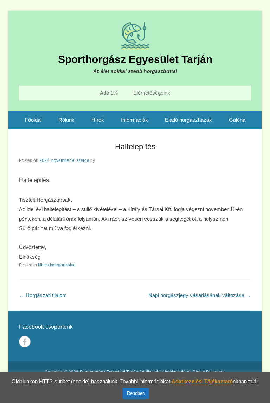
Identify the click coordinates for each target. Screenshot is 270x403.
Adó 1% (109, 93)
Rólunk (66, 120)
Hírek (97, 120)
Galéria (237, 120)
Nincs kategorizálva (57, 265)
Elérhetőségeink (151, 93)
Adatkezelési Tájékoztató (202, 381)
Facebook (25, 341)
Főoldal (33, 120)
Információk (134, 120)
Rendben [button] (136, 393)
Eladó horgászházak (188, 120)
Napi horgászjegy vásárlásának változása (199, 295)
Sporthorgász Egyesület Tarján (135, 59)
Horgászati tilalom (43, 295)
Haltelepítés (135, 146)
